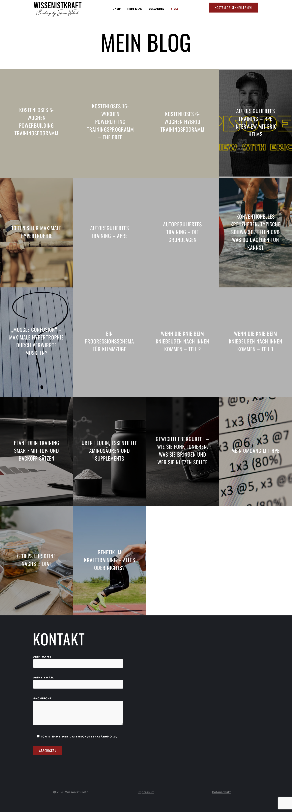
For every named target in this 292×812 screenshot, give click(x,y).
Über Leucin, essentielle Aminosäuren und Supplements (109, 450)
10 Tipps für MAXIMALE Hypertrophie (36, 232)
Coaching (156, 9)
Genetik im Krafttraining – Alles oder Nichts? (109, 559)
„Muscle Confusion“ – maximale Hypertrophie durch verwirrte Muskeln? (36, 341)
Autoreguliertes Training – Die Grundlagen (182, 232)
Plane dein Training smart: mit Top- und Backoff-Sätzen (36, 450)
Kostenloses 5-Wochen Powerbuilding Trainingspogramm (36, 121)
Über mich (134, 9)
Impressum (146, 792)
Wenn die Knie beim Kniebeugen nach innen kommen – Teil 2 (182, 341)
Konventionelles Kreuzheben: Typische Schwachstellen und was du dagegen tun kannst (255, 231)
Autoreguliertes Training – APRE (109, 232)
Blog (174, 9)
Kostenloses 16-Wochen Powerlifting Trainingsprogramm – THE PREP (110, 121)
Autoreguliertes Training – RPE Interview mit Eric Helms (255, 122)
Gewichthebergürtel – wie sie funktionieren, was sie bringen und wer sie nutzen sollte (182, 450)
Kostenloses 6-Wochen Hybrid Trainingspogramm (182, 121)
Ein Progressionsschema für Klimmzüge (109, 341)
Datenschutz (221, 792)
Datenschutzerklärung (91, 736)
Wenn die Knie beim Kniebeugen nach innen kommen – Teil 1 (255, 341)
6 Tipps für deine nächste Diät (36, 560)
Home (116, 9)
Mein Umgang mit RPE (255, 450)
